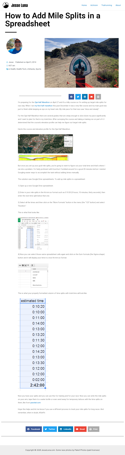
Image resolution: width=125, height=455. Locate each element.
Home (84, 5)
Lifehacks (31, 69)
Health (13, 69)
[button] (71, 96)
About (118, 5)
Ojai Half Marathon (42, 102)
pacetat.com (36, 403)
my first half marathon (43, 106)
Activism (94, 5)
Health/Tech (21, 69)
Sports (38, 69)
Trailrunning (106, 5)
